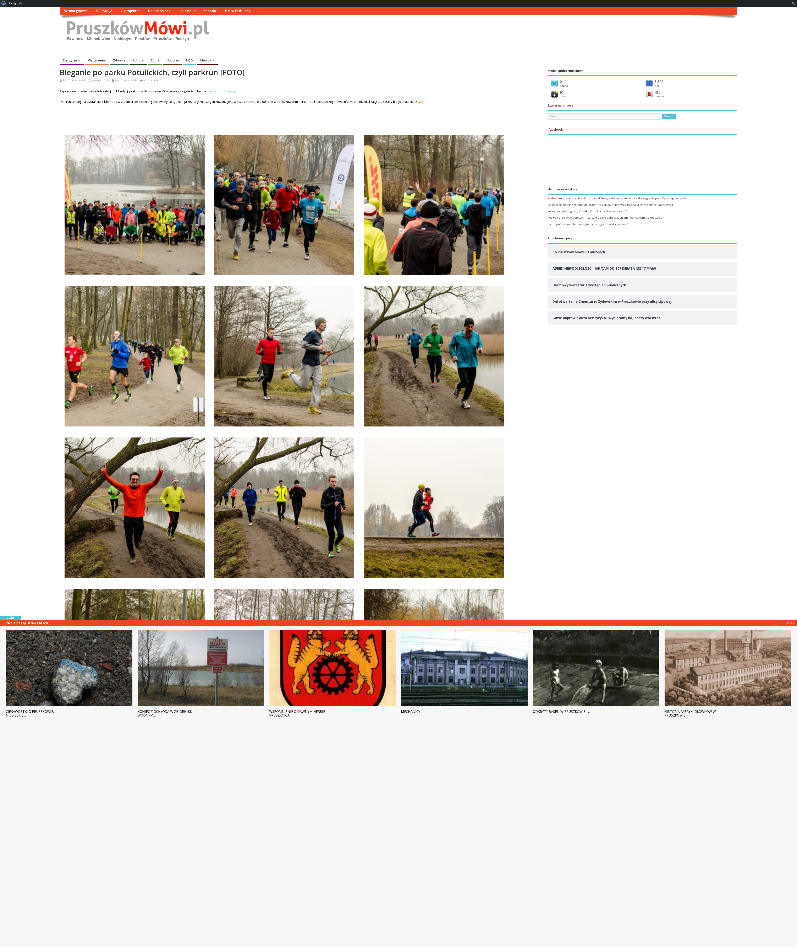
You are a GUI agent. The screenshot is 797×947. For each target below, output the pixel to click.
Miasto (205, 60)
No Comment (151, 80)
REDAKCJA (104, 11)
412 (657, 92)
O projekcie (130, 11)
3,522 (659, 81)
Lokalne (184, 11)
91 (562, 92)
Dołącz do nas (159, 11)
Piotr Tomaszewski (74, 80)
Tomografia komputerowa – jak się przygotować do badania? (588, 224)
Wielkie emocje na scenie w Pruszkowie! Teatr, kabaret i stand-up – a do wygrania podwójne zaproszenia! (617, 198)
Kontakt (210, 11)
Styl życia (70, 60)
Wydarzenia (97, 60)
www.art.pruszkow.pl (222, 91)
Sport (155, 60)
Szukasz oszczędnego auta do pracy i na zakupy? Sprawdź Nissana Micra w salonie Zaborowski (610, 205)
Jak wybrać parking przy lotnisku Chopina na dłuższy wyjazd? (587, 211)
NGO (189, 60)
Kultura (138, 60)
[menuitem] (3, 3)
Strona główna (76, 11)
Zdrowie (119, 60)
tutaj (421, 101)
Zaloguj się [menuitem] (16, 3)
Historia (172, 60)
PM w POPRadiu (238, 11)
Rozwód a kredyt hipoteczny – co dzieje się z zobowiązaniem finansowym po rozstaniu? (606, 217)
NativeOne (786, 622)
